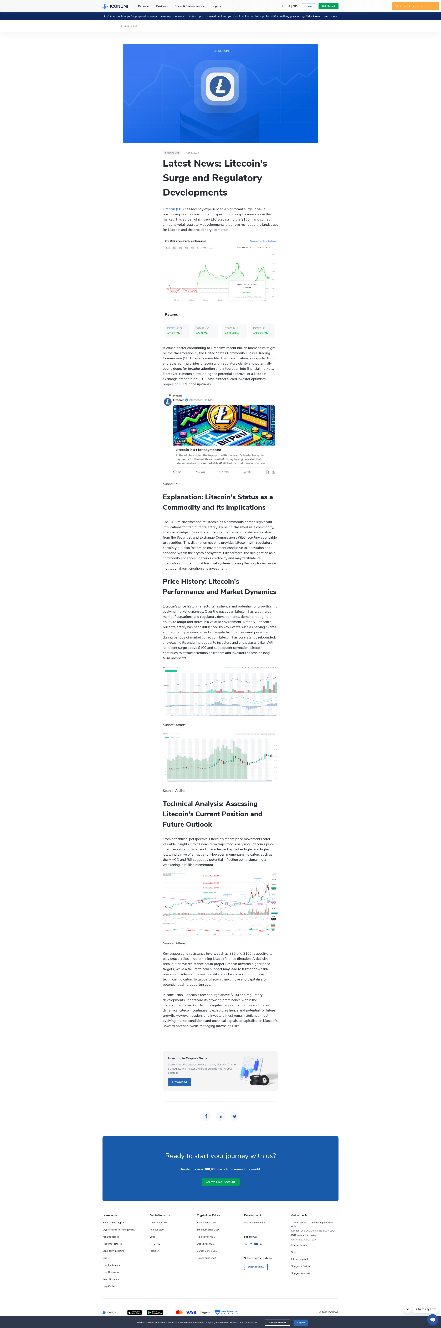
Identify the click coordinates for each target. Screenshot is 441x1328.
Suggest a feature (300, 1266)
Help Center (108, 1286)
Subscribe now (256, 1266)
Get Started (328, 6)
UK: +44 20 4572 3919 (303, 1239)
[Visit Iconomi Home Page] (115, 6)
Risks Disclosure (111, 1279)
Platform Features (112, 1243)
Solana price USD (206, 1258)
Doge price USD (205, 1243)
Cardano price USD (207, 1251)
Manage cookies (277, 1322)
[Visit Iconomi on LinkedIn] (261, 1244)
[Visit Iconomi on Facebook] (251, 1244)
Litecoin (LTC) (173, 209)
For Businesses (110, 1236)
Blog (104, 1258)
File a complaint (299, 1259)
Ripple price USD (206, 1236)
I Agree (301, 1322)
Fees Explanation (111, 1265)
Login (308, 6)
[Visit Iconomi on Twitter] (246, 1244)
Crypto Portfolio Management (118, 1229)
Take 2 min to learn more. (322, 16)
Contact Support (300, 1245)
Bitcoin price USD (206, 1222)
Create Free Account (220, 1182)
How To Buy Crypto (113, 1222)
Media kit (154, 1251)
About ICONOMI (159, 1222)
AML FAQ (155, 1243)
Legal (152, 1236)
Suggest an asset (300, 1273)
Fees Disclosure (110, 1272)
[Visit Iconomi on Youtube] (256, 1244)
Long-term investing (113, 1251)
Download (179, 1082)
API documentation (254, 1222)
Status (294, 1252)
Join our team (157, 1229)
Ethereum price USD (208, 1229)
